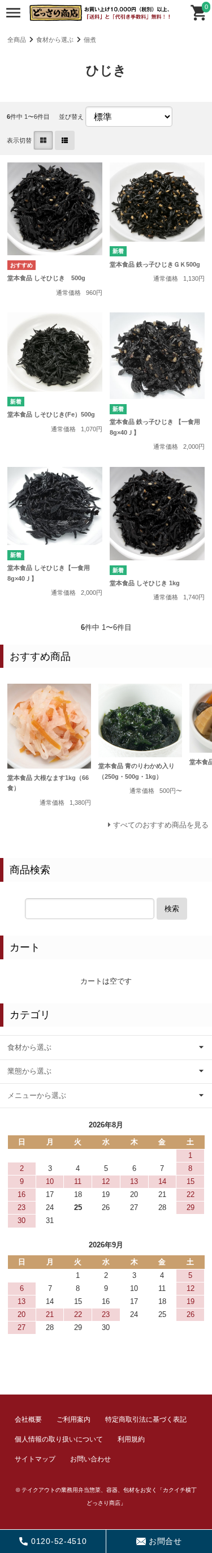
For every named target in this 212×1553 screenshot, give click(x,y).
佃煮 (90, 39)
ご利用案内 (73, 1419)
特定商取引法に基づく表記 (146, 1419)
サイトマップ (35, 1459)
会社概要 (28, 1419)
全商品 (16, 39)
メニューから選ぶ (36, 1095)
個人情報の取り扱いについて (59, 1439)
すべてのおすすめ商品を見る (161, 825)
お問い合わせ (90, 1459)
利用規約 (131, 1439)
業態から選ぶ (29, 1071)
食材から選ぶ (54, 39)
